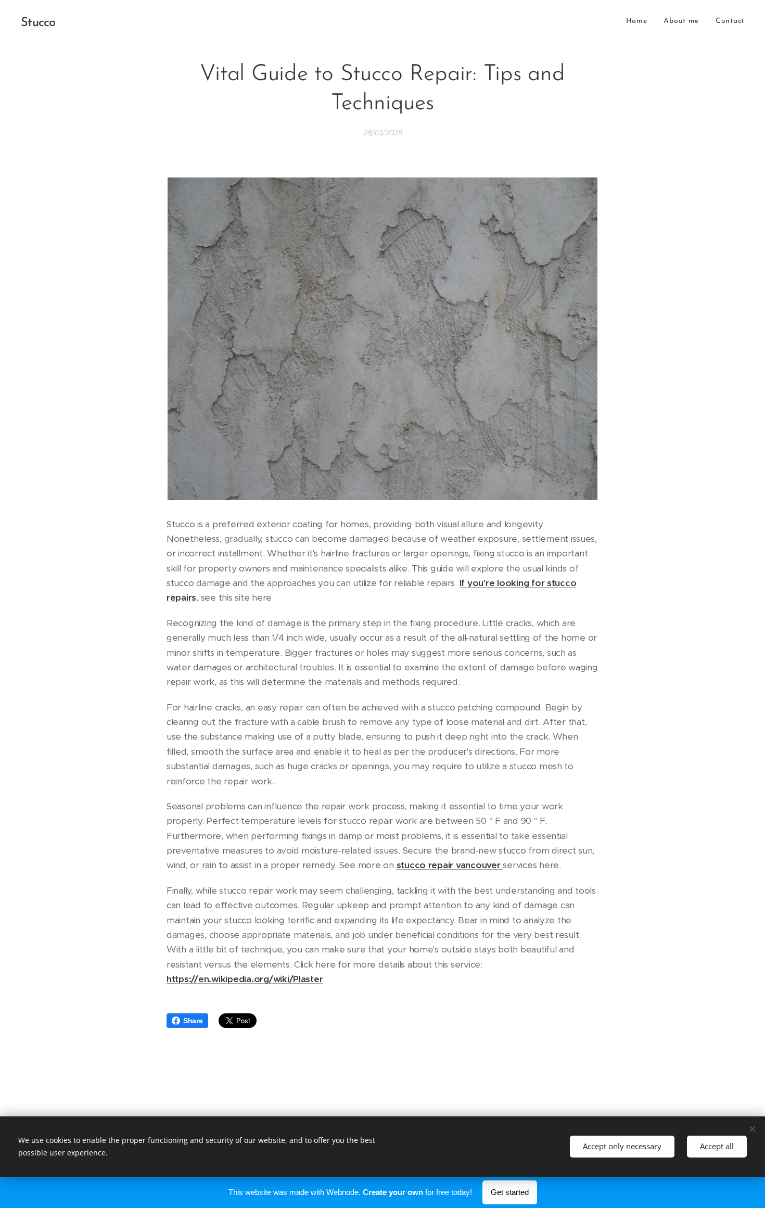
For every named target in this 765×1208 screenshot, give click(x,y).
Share (193, 1020)
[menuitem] (639, 21)
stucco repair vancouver (450, 865)
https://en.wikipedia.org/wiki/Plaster (245, 979)
